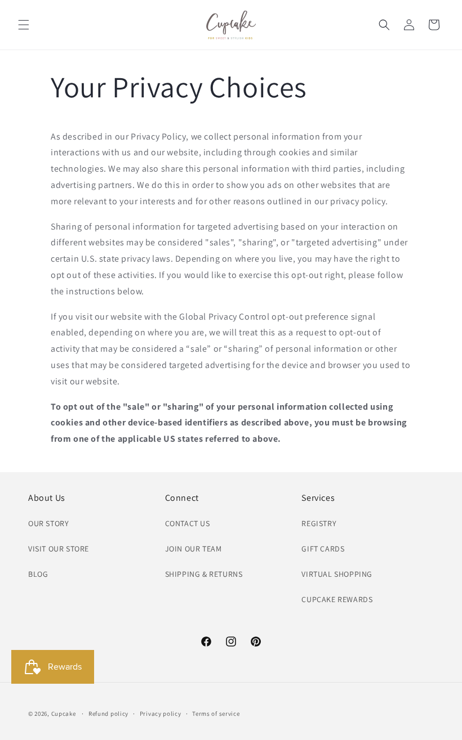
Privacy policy (160, 713)
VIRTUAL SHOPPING (336, 574)
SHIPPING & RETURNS (204, 574)
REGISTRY (318, 523)
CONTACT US (187, 523)
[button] (23, 24)
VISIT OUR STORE (58, 549)
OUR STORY (48, 523)
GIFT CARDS (322, 549)
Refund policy (108, 713)
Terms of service (215, 713)
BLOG (38, 574)
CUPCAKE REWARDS (336, 599)
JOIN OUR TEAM (193, 549)
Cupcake (63, 713)
